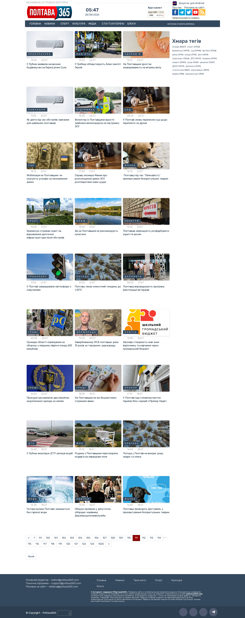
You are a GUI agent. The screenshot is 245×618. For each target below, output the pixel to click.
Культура (78, 23)
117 (45, 543)
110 (129, 537)
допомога (190, 66)
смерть (175, 62)
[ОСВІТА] (146, 322)
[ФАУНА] (146, 155)
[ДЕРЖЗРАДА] (98, 322)
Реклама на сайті (194, 7)
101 (56, 537)
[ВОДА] (50, 489)
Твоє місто (140, 580)
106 (96, 537)
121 (76, 543)
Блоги (131, 23)
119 (60, 543)
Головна (35, 23)
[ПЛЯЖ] (98, 211)
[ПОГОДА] (98, 266)
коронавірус (197, 70)
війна (175, 54)
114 (159, 537)
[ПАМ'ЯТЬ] (98, 44)
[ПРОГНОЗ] (146, 433)
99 (40, 537)
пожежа (206, 58)
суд (192, 50)
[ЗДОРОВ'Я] (146, 44)
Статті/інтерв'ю (113, 23)
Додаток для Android (191, 3)
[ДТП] (50, 433)
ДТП (193, 58)
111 (136, 537)
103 (72, 537)
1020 (101, 543)
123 (92, 543)
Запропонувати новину (186, 17)
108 (113, 537)
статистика (178, 70)
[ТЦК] (50, 155)
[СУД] (146, 100)
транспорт (177, 58)
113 (151, 537)
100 (48, 537)
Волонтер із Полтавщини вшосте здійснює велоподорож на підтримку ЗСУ (97, 123)
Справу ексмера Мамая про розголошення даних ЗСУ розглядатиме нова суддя (91, 179)
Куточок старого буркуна (181, 24)
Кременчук (177, 50)
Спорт (65, 23)
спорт (190, 47)
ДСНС (175, 66)
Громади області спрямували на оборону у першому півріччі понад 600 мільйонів (49, 345)
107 (105, 537)
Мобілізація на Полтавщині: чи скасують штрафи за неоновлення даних (47, 179)
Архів (31, 556)
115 (29, 543)
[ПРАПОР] (146, 378)
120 (68, 543)
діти (200, 54)
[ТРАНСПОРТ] (50, 266)
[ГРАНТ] (50, 211)
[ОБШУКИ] (98, 489)
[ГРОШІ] (50, 322)
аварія (175, 74)
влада (188, 54)
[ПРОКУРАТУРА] (50, 44)
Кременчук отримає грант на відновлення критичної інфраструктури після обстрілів (45, 234)
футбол (206, 50)
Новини (50, 23)
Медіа (92, 23)
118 (52, 543)
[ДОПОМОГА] (146, 266)
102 (64, 537)
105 (88, 537)
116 (37, 543)
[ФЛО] (98, 433)
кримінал (204, 62)
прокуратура (192, 74)
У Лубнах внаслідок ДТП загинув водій (50, 453)
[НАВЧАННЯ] (50, 100)
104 (80, 537)
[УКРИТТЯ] (146, 211)
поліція (175, 47)
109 (121, 537)
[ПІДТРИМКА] (98, 100)
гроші (189, 62)
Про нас (177, 7)
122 (84, 543)
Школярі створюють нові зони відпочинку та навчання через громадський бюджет (141, 345)
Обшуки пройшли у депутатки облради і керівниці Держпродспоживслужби (93, 512)
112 (144, 537)
